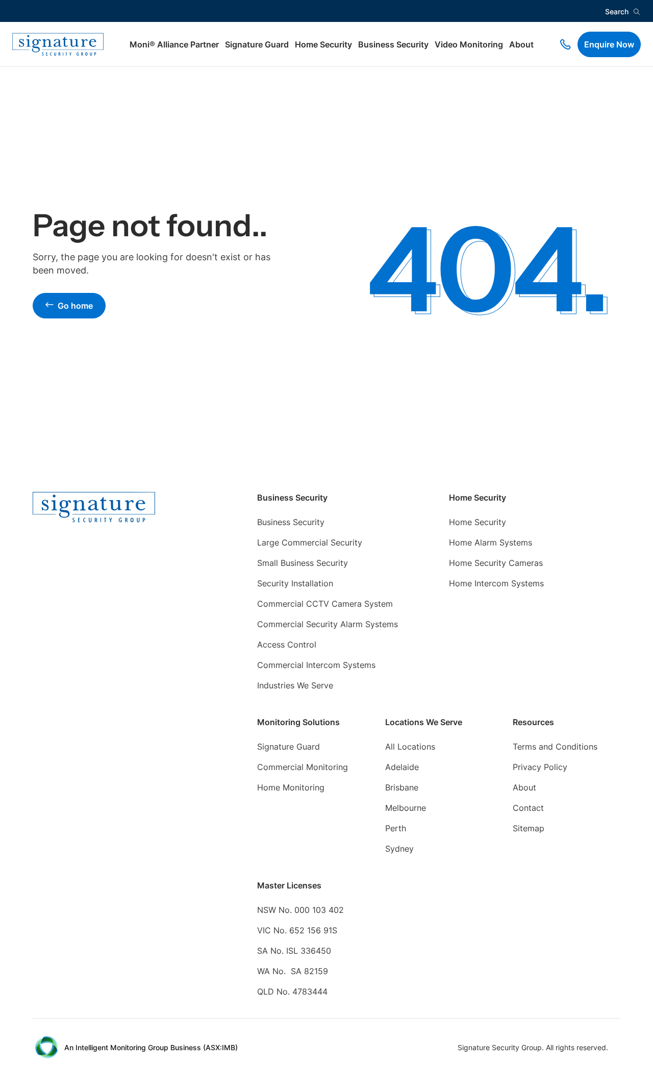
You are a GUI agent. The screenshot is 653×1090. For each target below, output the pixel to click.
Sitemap (528, 828)
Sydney (399, 849)
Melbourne (405, 808)
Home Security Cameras (496, 563)
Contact (528, 808)
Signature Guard (257, 44)
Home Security (323, 44)
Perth (395, 828)
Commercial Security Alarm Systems (327, 624)
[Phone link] (565, 44)
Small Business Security (302, 563)
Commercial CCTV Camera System (325, 604)
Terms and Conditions (555, 746)
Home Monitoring (290, 787)
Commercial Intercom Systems (316, 665)
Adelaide (402, 767)
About (521, 44)
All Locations (410, 746)
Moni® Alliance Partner (174, 44)
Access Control (286, 644)
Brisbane (401, 787)
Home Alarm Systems (490, 542)
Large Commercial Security (309, 542)
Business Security (393, 44)
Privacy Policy (540, 767)
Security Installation (295, 583)
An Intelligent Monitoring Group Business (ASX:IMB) (151, 1047)
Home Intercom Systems (496, 583)
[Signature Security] (58, 44)
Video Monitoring (469, 44)
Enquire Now (609, 44)
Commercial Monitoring (302, 767)
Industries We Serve (295, 685)
